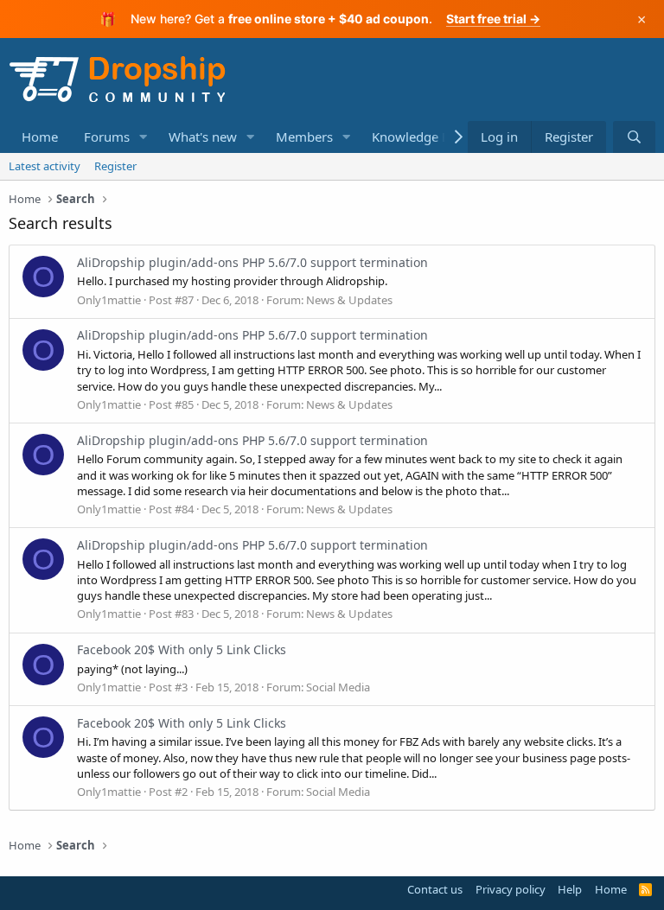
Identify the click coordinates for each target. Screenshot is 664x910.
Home (40, 136)
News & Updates (349, 300)
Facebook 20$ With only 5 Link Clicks (181, 649)
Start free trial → (493, 18)
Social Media (338, 687)
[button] (143, 137)
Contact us (435, 889)
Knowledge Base (421, 136)
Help (570, 889)
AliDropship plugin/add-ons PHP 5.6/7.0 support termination (252, 262)
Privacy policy (511, 889)
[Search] (634, 137)
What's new (203, 136)
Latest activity (44, 166)
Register (115, 166)
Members (304, 136)
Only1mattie (109, 300)
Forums (107, 136)
